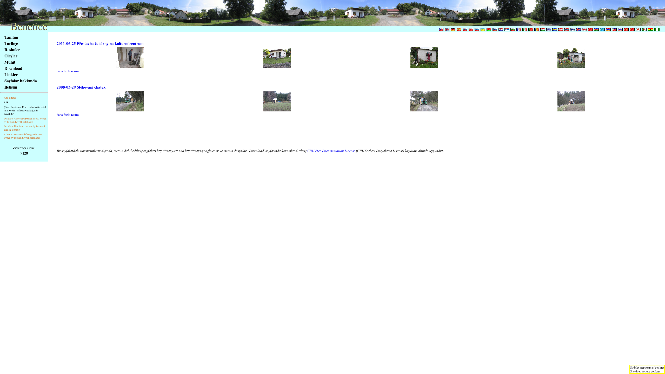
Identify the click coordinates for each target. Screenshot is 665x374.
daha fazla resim (68, 71)
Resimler (12, 49)
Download (13, 68)
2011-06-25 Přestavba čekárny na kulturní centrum (100, 43)
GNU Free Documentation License (331, 150)
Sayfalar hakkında (20, 81)
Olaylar (10, 56)
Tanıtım (11, 37)
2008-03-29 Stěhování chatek (81, 87)
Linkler (11, 74)
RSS (6, 102)
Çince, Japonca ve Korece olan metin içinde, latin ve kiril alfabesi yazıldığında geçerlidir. (26, 110)
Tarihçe (11, 43)
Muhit (9, 62)
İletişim (10, 87)
